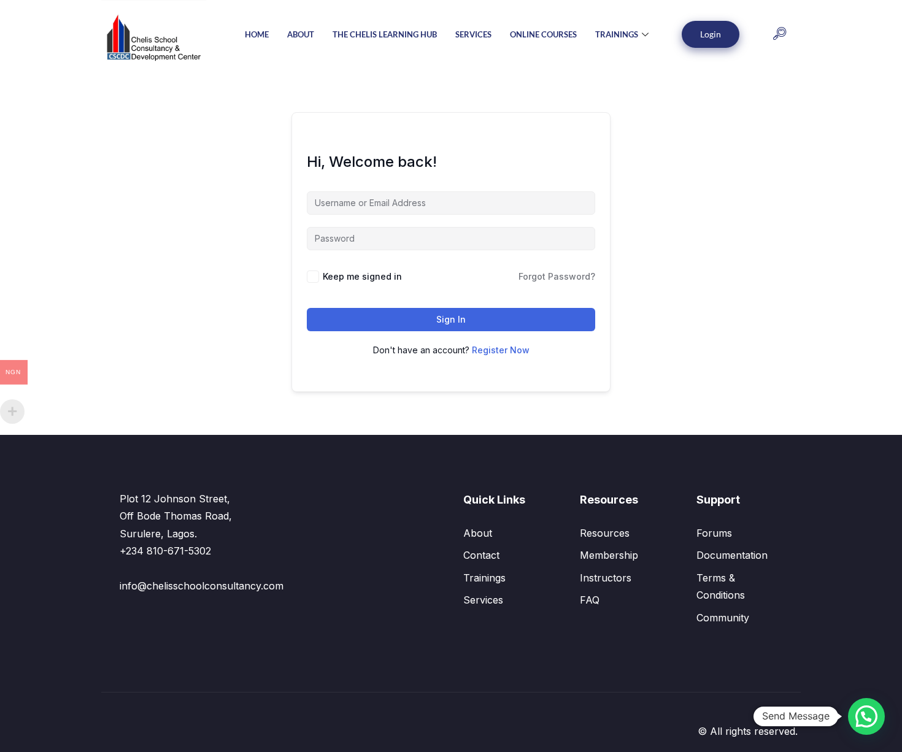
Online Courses (543, 34)
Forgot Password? (556, 276)
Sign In (451, 319)
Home (257, 34)
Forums (714, 533)
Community (722, 618)
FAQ (589, 600)
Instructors (605, 578)
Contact (481, 555)
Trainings (616, 34)
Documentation (732, 555)
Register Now (501, 350)
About (300, 34)
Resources (605, 533)
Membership (609, 555)
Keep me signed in (362, 276)
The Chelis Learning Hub (385, 34)
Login (710, 34)
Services (473, 34)
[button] (779, 34)
